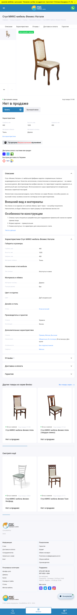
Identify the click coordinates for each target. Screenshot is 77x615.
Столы (5, 584)
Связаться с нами (8, 556)
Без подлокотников (46, 345)
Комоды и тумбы (8, 581)
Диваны (5, 574)
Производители (44, 562)
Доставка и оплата (50, 27)
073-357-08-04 (44, 571)
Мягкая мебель (8, 587)
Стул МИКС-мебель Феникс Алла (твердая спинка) (55, 431)
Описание (8, 27)
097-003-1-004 (44, 573)
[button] (4, 90)
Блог (4, 559)
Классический (44, 309)
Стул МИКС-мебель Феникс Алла (20, 430)
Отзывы (36, 27)
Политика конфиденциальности (49, 556)
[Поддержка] (73, 8)
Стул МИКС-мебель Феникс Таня (54, 499)
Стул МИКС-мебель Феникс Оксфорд (17, 500)
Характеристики (22, 27)
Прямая (41, 335)
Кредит (41, 549)
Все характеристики (9, 136)
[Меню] (4, 8)
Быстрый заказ (32, 110)
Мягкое (41, 349)
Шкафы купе (7, 571)
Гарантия (65, 27)
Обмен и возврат (44, 552)
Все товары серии (65, 385)
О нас (4, 546)
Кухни (4, 578)
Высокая (54, 335)
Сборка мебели (44, 559)
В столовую (52, 339)
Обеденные (43, 339)
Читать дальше (10, 230)
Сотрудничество (8, 552)
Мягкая (47, 335)
